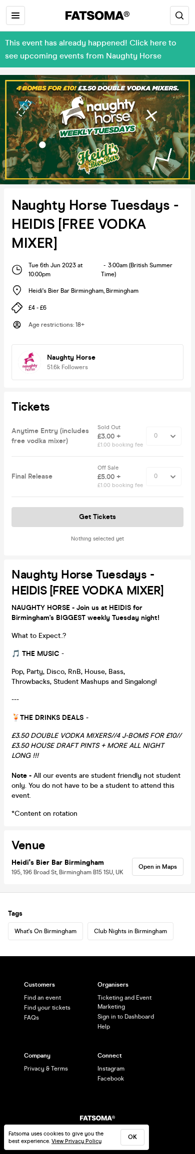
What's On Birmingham (45, 931)
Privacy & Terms (46, 1068)
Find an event (42, 997)
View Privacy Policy (77, 1141)
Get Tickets (97, 517)
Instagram (111, 1068)
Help (104, 1026)
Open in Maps (157, 866)
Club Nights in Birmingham (130, 931)
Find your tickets (47, 1007)
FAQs (31, 1017)
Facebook (111, 1078)
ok (132, 1137)
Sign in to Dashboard (126, 1016)
